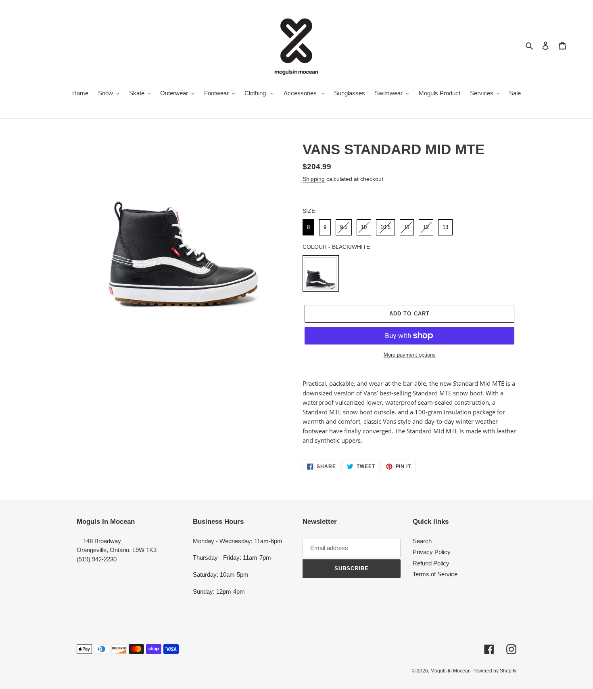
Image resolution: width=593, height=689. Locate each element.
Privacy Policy (432, 551)
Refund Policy (431, 563)
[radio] (308, 227)
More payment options (410, 355)
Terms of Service (435, 574)
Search (422, 541)
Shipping (314, 179)
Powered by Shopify (494, 671)
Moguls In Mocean (450, 671)
